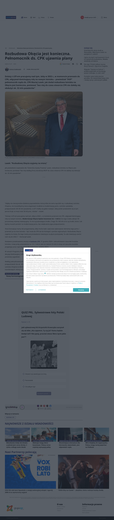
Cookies (36, 285)
